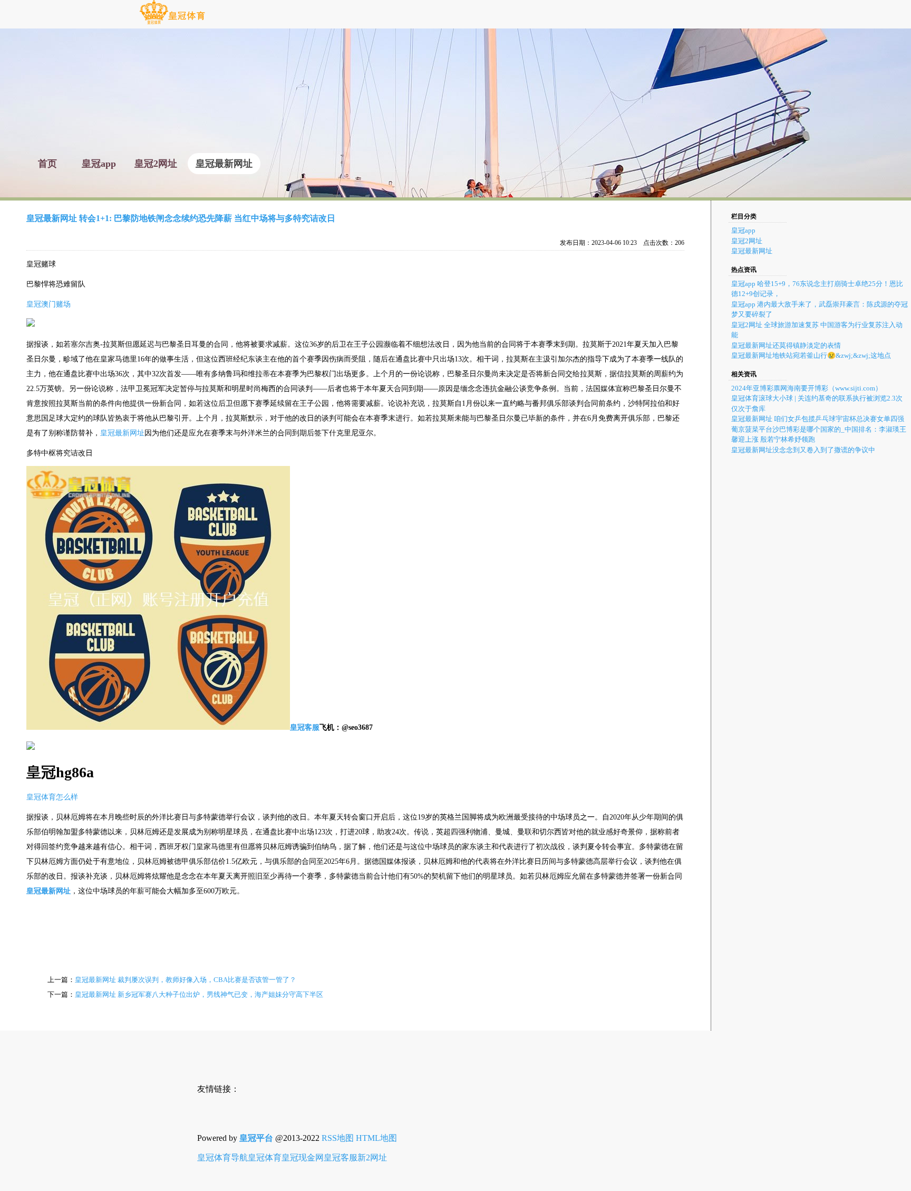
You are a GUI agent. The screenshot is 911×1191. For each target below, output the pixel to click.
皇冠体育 (265, 1157)
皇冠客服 (340, 1157)
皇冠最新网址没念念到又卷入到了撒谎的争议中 (803, 450)
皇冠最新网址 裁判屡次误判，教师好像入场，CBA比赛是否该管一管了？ (185, 980)
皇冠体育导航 (222, 1157)
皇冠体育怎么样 (52, 797)
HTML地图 (376, 1137)
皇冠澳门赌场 (48, 304)
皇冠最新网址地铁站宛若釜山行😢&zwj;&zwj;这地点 (811, 355)
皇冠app (743, 230)
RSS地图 (338, 1137)
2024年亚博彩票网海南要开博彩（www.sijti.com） (806, 388)
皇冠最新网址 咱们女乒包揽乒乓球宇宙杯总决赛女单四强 (817, 419)
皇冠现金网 (303, 1157)
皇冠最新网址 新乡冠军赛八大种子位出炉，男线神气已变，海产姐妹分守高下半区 (199, 994)
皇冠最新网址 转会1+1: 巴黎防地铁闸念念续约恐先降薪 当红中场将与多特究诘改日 (180, 218)
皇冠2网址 (746, 241)
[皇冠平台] (172, 23)
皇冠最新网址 (122, 433)
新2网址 (372, 1157)
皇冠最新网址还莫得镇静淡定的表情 (786, 345)
